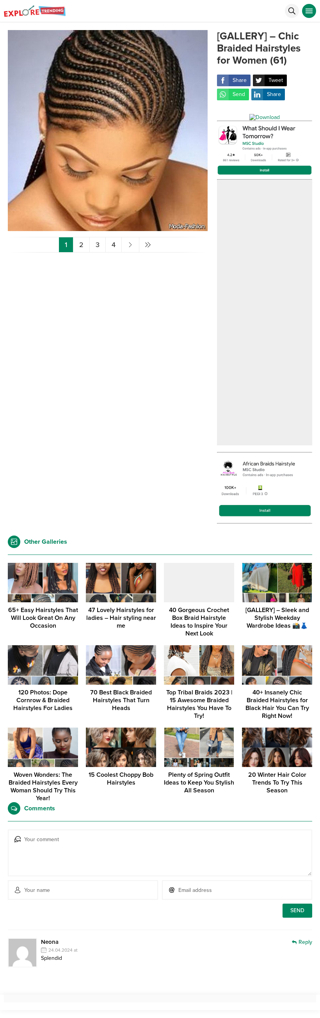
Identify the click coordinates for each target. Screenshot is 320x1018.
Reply (305, 942)
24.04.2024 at (63, 950)
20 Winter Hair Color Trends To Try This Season (277, 782)
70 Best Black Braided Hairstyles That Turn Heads (121, 700)
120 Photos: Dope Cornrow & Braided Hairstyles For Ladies (43, 700)
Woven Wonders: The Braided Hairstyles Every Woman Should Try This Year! (43, 786)
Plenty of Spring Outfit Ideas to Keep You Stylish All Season (199, 782)
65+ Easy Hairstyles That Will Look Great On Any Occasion (43, 618)
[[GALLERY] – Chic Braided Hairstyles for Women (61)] (108, 227)
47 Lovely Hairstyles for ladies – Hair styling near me (121, 618)
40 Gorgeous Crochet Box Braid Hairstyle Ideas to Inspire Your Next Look (199, 621)
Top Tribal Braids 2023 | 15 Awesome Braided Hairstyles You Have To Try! (199, 704)
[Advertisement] (265, 313)
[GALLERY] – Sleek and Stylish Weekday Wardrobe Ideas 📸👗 (277, 618)
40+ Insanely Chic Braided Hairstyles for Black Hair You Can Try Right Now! (277, 704)
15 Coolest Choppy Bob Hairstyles (121, 779)
